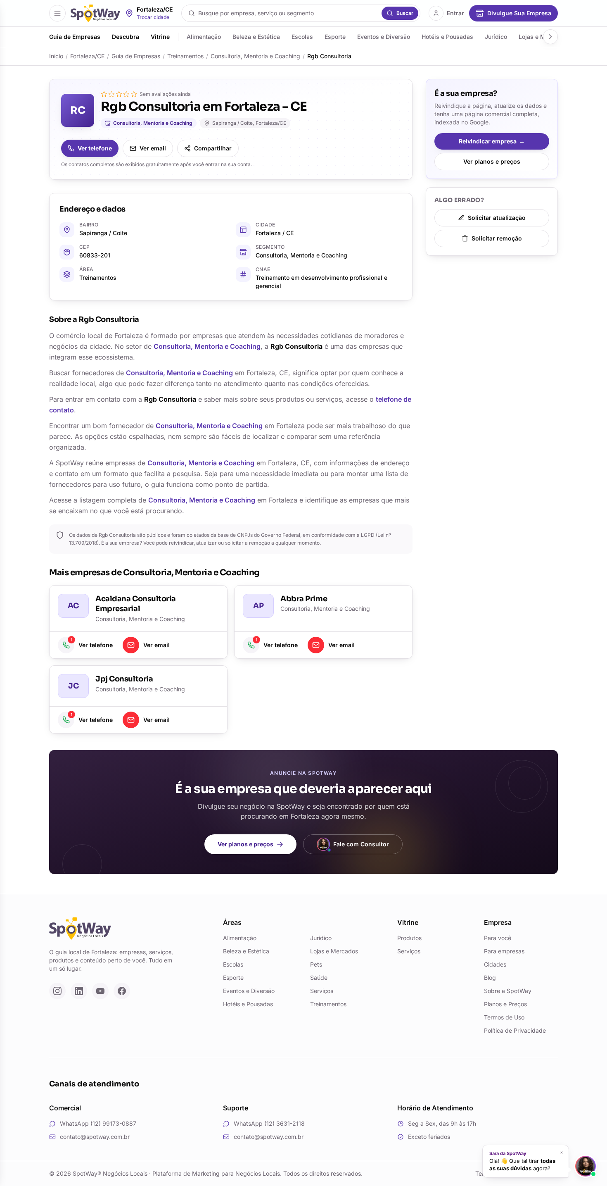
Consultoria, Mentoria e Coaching (255, 56)
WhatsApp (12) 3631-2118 (269, 1123)
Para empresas (504, 951)
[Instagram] (57, 991)
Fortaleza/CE (87, 56)
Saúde (318, 977)
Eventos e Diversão (383, 36)
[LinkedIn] (79, 991)
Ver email (153, 148)
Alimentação (204, 36)
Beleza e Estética (256, 36)
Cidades (495, 964)
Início (56, 56)
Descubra (125, 36)
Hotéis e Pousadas (447, 36)
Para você (497, 937)
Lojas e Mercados (334, 951)
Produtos (409, 937)
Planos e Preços (505, 1003)
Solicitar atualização (497, 217)
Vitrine (160, 36)
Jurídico (496, 36)
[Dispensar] (559, 1151)
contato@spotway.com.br (95, 1136)
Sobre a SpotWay (507, 990)
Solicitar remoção (497, 238)
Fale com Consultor (361, 844)
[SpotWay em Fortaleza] (95, 13)
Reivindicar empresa (492, 141)
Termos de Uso (504, 1017)
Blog (490, 977)
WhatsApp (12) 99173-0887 (98, 1123)
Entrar (455, 13)
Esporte (335, 36)
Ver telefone (95, 148)
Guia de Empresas (74, 36)
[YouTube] (100, 991)
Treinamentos (185, 56)
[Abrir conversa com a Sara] (585, 1166)
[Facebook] (122, 991)
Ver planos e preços (491, 161)
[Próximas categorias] (550, 36)
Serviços (321, 990)
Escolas (302, 36)
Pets (316, 964)
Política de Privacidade (515, 1030)
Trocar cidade (153, 17)
